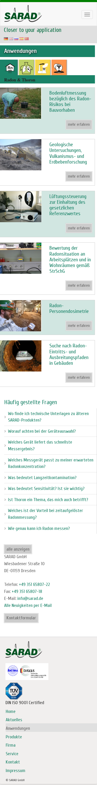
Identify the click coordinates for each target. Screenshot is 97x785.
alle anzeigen (17, 549)
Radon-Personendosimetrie (69, 308)
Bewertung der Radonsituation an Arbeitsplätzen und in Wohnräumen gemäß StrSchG (70, 259)
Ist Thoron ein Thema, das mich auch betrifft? (48, 499)
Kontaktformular (21, 618)
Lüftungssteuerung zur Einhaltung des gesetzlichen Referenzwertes (67, 205)
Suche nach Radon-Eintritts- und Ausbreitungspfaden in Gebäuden (68, 354)
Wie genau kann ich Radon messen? (39, 528)
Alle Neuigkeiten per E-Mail (28, 605)
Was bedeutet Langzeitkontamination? (42, 477)
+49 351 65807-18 (27, 591)
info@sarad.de (30, 598)
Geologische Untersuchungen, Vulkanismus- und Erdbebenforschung (68, 153)
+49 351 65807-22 (34, 584)
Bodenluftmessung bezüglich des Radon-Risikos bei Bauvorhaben (70, 101)
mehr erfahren (79, 124)
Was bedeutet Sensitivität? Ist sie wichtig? (46, 488)
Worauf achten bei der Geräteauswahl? (42, 431)
